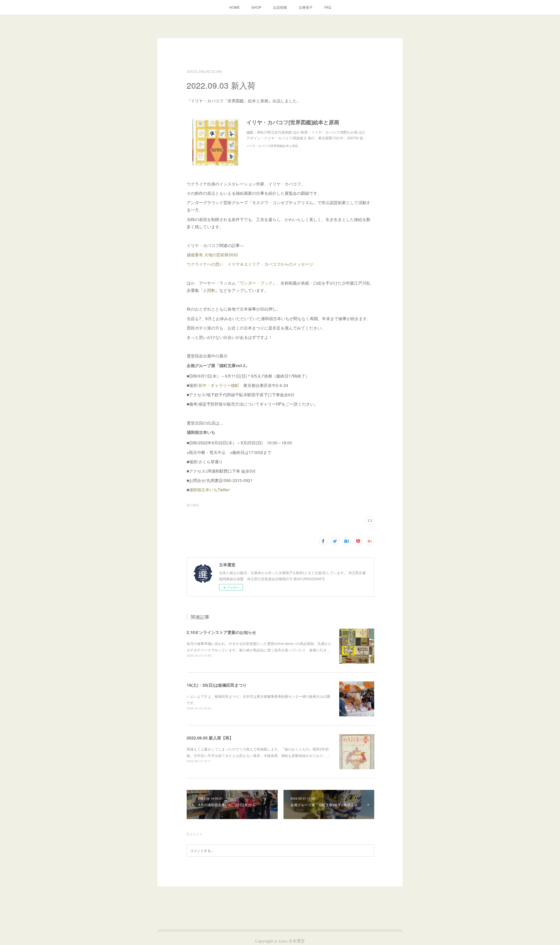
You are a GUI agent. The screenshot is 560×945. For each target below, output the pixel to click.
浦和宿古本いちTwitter (209, 489)
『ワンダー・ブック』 (256, 283)
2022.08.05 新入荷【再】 (210, 738)
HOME (234, 7)
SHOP (256, 7)
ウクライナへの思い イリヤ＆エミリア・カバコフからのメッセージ (250, 264)
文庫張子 (306, 7)
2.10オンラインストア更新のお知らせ (221, 632)
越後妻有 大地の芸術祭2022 (212, 254)
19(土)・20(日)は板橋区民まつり (217, 685)
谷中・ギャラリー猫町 (218, 385)
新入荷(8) (193, 505)
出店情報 (280, 7)
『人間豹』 (209, 290)
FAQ (327, 7)
